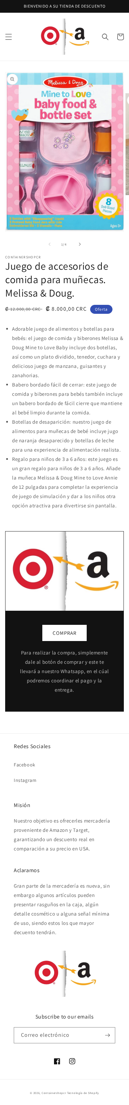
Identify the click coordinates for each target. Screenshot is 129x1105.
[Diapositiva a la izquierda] (49, 244)
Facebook (24, 765)
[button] (8, 36)
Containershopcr (54, 1093)
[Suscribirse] (107, 1035)
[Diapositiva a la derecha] (79, 244)
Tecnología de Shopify (83, 1093)
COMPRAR (64, 633)
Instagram (25, 780)
